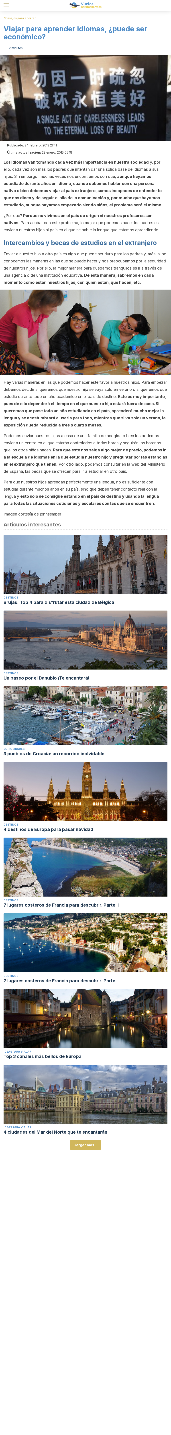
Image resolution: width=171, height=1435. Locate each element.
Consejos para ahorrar (20, 18)
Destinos (11, 597)
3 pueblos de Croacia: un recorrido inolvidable (54, 753)
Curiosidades (14, 749)
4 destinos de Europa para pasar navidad (48, 829)
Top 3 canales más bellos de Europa (42, 1056)
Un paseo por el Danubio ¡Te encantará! (47, 678)
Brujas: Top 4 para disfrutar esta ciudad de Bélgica (59, 602)
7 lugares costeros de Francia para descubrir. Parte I (61, 980)
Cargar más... (85, 1145)
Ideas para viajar (17, 1051)
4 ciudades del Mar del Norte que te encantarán (55, 1132)
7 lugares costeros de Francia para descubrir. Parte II (61, 905)
